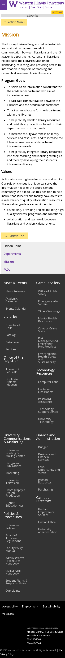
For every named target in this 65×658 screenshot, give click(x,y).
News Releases (15, 291)
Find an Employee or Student (46, 512)
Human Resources (45, 481)
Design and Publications (13, 464)
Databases (12, 342)
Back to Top (14, 236)
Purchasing (45, 489)
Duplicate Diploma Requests (12, 382)
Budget (43, 447)
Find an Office (47, 522)
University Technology (46, 420)
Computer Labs (48, 382)
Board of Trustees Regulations (13, 538)
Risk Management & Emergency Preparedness (48, 342)
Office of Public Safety (48, 292)
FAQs (6, 269)
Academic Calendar (12, 300)
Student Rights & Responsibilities (16, 582)
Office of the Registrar (13, 359)
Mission (8, 261)
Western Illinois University (41, 3)
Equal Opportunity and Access (49, 469)
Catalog (11, 335)
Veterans (8, 614)
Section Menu (14, 22)
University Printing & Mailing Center (15, 453)
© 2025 (3, 650)
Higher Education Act (14, 504)
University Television (12, 481)
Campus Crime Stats (47, 329)
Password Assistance (45, 400)
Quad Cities (37, 7)
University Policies (12, 526)
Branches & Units (13, 326)
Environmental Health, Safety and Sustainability (47, 358)
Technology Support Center (48, 410)
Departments (12, 253)
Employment (30, 606)
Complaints (13, 590)
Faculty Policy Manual (14, 549)
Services (11, 349)
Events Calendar (16, 308)
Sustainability (51, 606)
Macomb (24, 7)
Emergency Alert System (48, 302)
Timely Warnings (49, 311)
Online (48, 7)
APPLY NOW (57, 12)
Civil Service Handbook (13, 572)
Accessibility (10, 606)
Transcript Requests (12, 370)
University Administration (47, 530)
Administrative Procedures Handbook (15, 560)
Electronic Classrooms (45, 390)
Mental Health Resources (47, 319)
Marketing (12, 473)
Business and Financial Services (46, 457)
